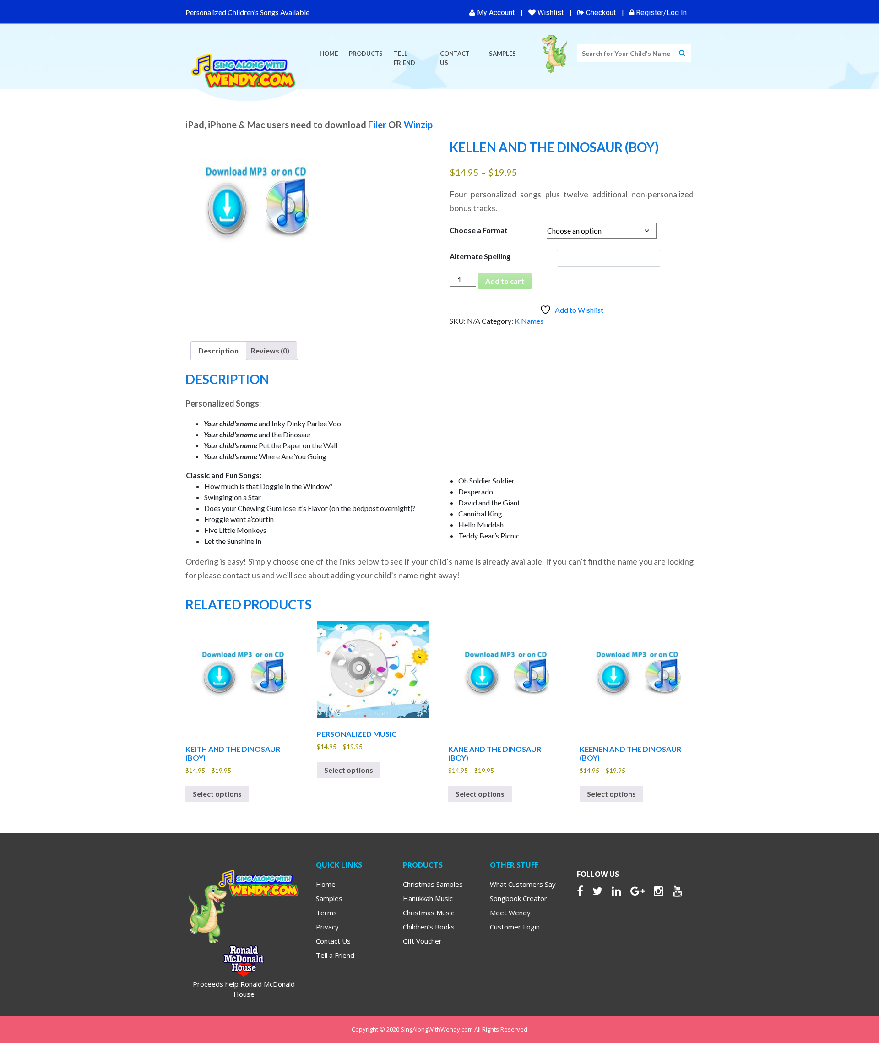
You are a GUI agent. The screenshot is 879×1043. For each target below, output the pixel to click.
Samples (502, 53)
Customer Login (515, 926)
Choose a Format (479, 230)
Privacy (327, 926)
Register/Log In (660, 12)
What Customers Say (523, 884)
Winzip (418, 124)
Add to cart (504, 281)
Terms (326, 912)
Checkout (600, 12)
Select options (217, 793)
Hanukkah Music (428, 898)
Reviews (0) (270, 350)
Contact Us (455, 58)
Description (218, 350)
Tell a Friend (335, 955)
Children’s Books (429, 926)
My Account (495, 12)
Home (329, 53)
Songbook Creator (518, 898)
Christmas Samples (433, 884)
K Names (529, 320)
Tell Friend (404, 58)
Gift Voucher (422, 940)
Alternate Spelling (480, 256)
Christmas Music (428, 912)
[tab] (218, 350)
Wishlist (550, 12)
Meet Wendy (510, 912)
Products (366, 53)
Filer (377, 124)
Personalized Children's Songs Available (247, 12)
